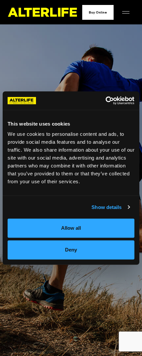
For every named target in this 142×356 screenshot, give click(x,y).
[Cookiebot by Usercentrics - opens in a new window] (105, 100)
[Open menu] (126, 12)
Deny (71, 249)
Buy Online (98, 12)
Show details (106, 207)
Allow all (71, 228)
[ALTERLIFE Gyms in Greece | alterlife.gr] (42, 12)
